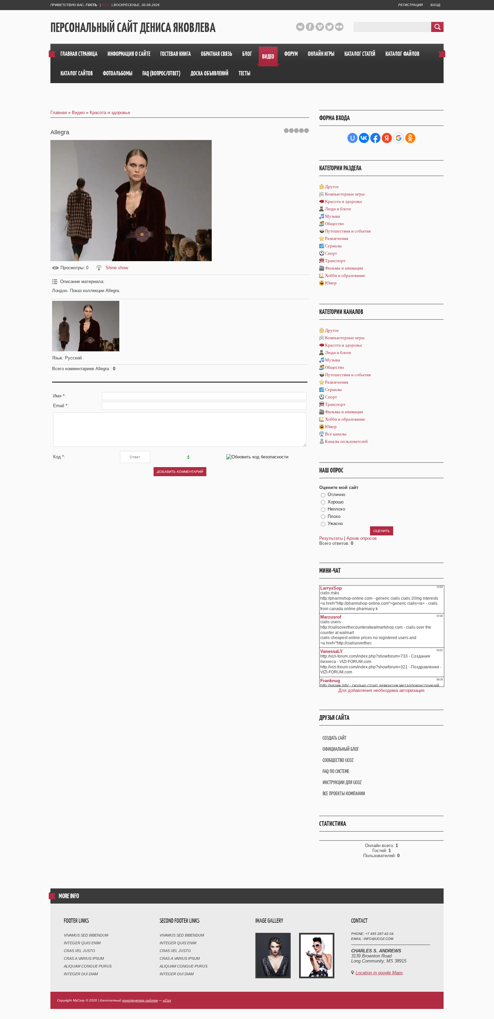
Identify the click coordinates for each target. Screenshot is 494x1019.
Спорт (331, 253)
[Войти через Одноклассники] (410, 138)
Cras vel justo (79, 951)
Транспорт (335, 260)
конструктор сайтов (140, 1000)
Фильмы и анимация (344, 268)
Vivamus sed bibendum (86, 935)
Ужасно (335, 523)
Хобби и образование (345, 275)
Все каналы (335, 433)
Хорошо (335, 501)
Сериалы (333, 245)
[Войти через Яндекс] (387, 138)
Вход (435, 5)
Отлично (336, 494)
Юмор (331, 282)
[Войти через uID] (352, 138)
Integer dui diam (81, 974)
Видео (78, 112)
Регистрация (410, 5)
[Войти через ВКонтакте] (364, 138)
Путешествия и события (348, 231)
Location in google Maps (379, 972)
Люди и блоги (338, 208)
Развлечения (336, 238)
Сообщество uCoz (338, 760)
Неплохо (336, 509)
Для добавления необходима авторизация (381, 690)
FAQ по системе (336, 771)
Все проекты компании (344, 793)
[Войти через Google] (398, 138)
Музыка (332, 216)
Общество (334, 223)
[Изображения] (85, 326)
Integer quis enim (82, 943)
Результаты (331, 538)
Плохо (334, 516)
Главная (58, 112)
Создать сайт (334, 738)
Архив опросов (361, 538)
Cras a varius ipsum (84, 958)
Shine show (117, 267)
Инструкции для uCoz (342, 782)
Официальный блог (341, 749)
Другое (332, 186)
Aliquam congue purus (88, 966)
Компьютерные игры (345, 194)
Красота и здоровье (110, 112)
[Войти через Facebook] (375, 138)
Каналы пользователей (346, 441)
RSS (105, 5)
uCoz (167, 1000)
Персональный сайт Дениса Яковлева (132, 27)
